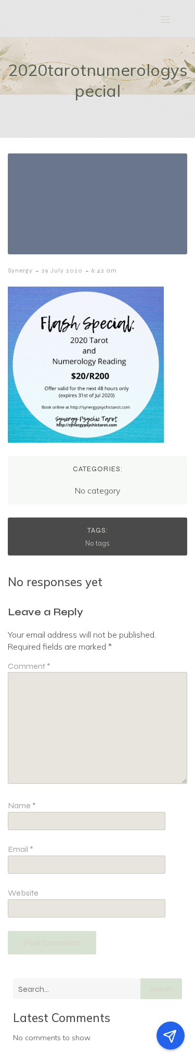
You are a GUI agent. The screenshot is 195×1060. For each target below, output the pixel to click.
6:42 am (104, 270)
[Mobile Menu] (165, 19)
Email (20, 849)
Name (22, 805)
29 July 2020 (62, 270)
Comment (29, 666)
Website (23, 893)
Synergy (20, 270)
